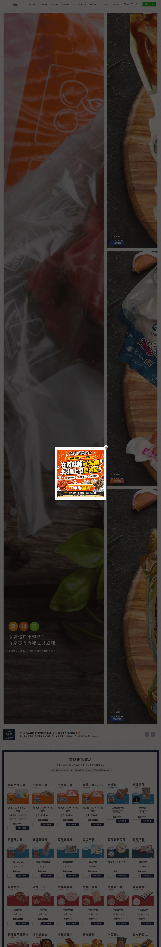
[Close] (106, 447)
